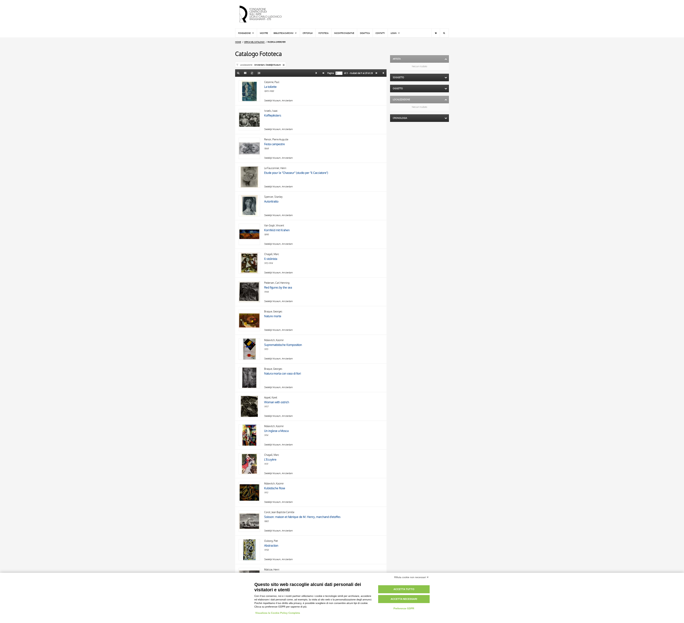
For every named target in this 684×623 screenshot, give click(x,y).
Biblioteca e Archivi (284, 33)
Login (394, 33)
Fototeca (323, 33)
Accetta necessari (404, 599)
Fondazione (244, 33)
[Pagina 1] (316, 73)
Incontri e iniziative (344, 33)
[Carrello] (436, 33)
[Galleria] (245, 73)
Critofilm (308, 33)
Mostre (264, 33)
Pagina (330, 73)
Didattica (365, 33)
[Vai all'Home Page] (263, 14)
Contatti (380, 33)
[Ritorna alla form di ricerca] (238, 73)
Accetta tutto (403, 589)
